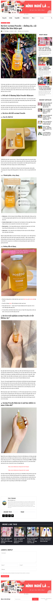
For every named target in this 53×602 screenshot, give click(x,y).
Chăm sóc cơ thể (42, 45)
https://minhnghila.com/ (11, 500)
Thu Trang (6, 31)
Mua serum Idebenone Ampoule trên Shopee (18, 466)
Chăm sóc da (3, 22)
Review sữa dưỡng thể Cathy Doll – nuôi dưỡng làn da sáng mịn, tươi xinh (45, 48)
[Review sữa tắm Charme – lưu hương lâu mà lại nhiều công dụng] (40, 127)
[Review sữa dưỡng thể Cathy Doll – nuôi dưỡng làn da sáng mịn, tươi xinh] (45, 41)
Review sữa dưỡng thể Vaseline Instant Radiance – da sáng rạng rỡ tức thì (45, 88)
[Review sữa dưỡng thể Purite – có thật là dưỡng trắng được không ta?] (45, 61)
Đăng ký (35, 599)
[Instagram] (26, 14)
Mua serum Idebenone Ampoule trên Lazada (18, 470)
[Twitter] (27, 14)
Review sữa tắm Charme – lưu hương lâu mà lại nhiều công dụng (47, 128)
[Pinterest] (9, 515)
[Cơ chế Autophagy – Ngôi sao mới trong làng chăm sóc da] (40, 133)
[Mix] (12, 515)
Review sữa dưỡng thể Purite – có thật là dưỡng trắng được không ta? (45, 68)
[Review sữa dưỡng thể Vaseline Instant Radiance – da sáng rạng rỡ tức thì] (45, 81)
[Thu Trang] (2, 31)
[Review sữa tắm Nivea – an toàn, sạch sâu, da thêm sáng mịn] (40, 122)
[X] (6, 515)
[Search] (51, 18)
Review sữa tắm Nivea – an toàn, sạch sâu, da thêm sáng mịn (47, 123)
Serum (8, 22)
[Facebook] (24, 14)
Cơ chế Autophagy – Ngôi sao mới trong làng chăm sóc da (47, 134)
